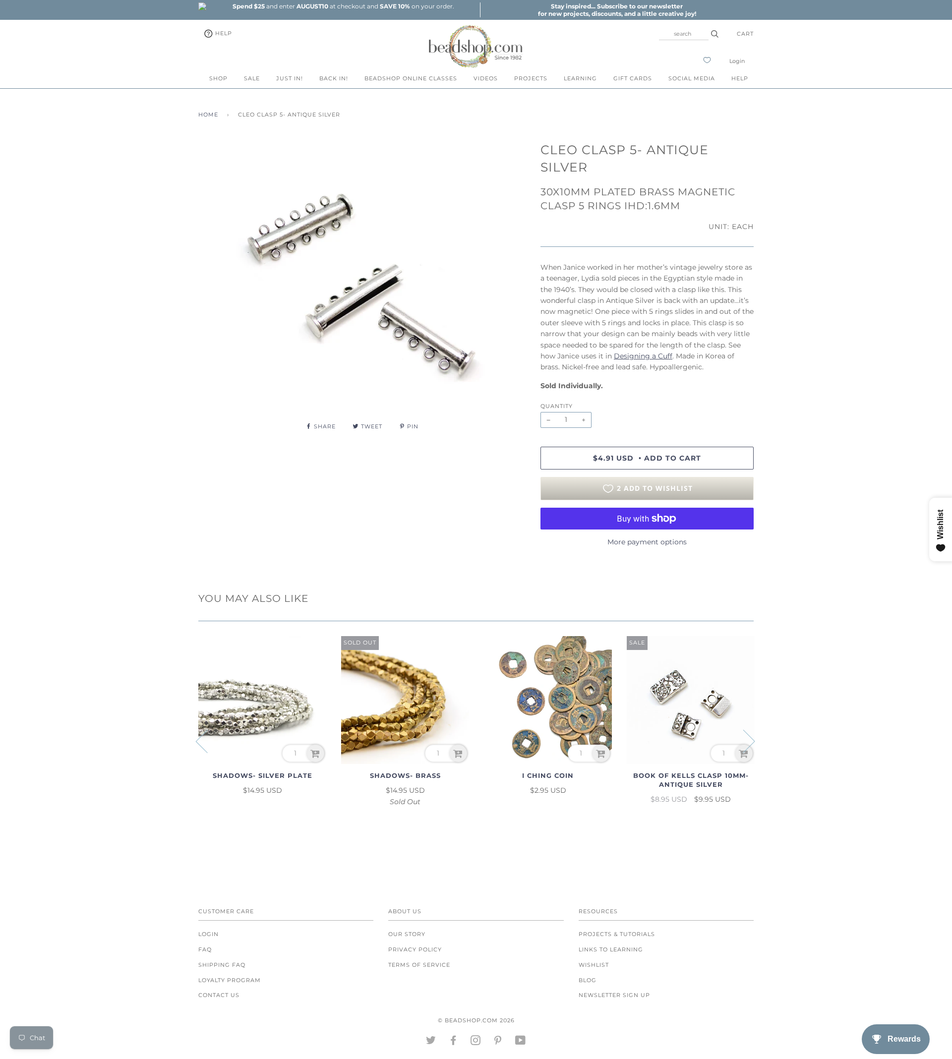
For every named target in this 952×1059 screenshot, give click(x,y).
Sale (252, 78)
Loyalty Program (229, 980)
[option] (343, 6)
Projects (530, 78)
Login (737, 61)
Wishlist (594, 964)
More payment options (647, 541)
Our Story (406, 934)
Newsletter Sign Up (614, 995)
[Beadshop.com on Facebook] (453, 1042)
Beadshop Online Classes (410, 78)
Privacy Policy (415, 949)
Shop (218, 78)
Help (222, 33)
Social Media (691, 78)
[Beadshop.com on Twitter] (431, 1042)
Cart (745, 33)
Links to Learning (611, 949)
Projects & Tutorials (617, 934)
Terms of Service (419, 964)
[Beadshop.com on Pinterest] (498, 1042)
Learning (580, 78)
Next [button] (743, 740)
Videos (486, 78)
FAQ (205, 949)
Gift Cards (632, 78)
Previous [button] (208, 740)
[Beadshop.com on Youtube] (520, 1042)
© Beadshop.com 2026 (476, 1020)
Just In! (289, 78)
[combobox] (684, 33)
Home (208, 114)
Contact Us (218, 995)
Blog (587, 980)
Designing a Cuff (643, 356)
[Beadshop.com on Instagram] (476, 1042)
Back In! (333, 78)
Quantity (556, 406)
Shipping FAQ (221, 964)
